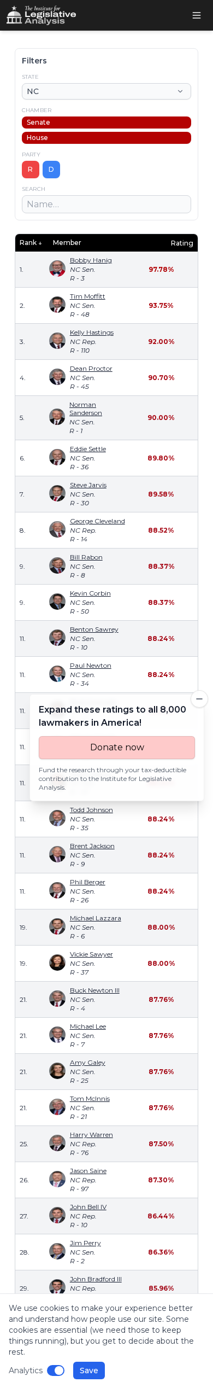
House (37, 137)
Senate (38, 122)
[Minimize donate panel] (199, 699)
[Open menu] (196, 15)
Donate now (117, 747)
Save (89, 1370)
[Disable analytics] (55, 1370)
